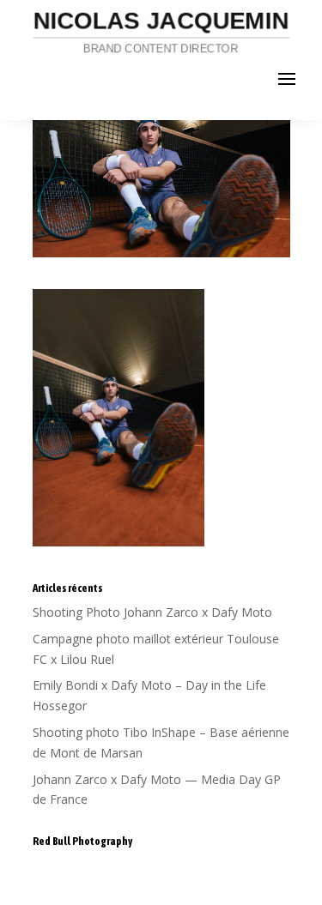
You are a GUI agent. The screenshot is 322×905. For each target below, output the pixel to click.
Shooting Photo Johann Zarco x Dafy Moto (152, 612)
